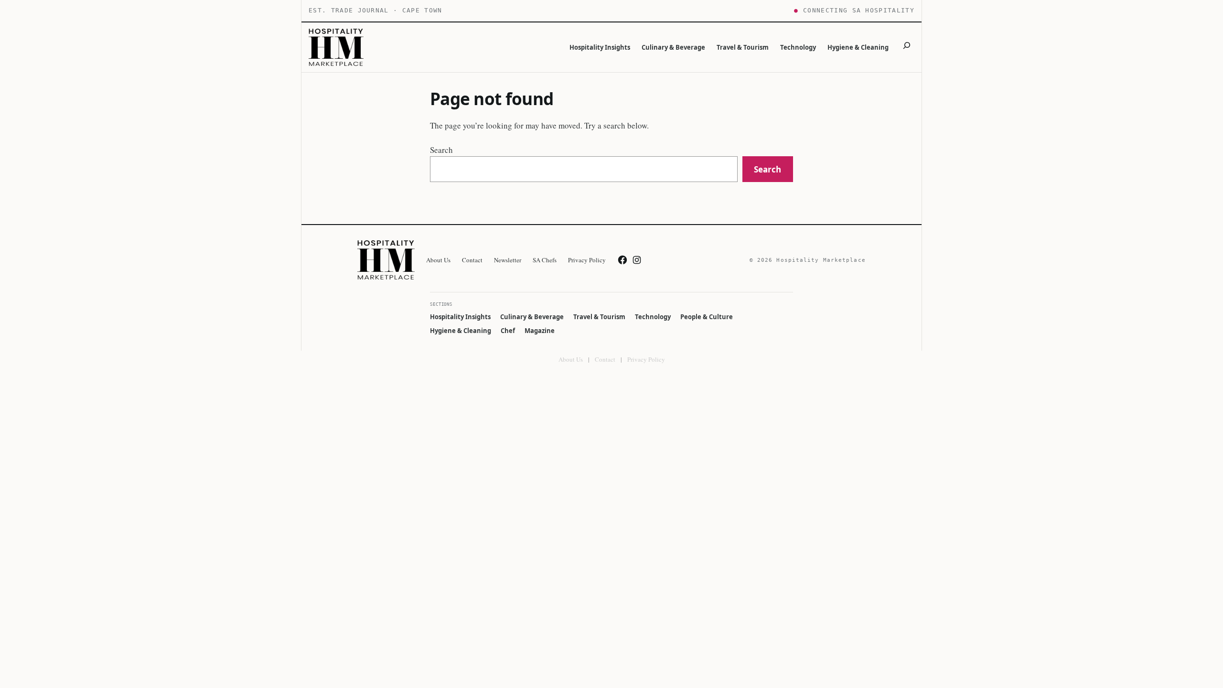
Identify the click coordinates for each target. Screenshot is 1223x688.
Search (441, 149)
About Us (570, 359)
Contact (605, 359)
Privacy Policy (646, 359)
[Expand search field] (906, 47)
